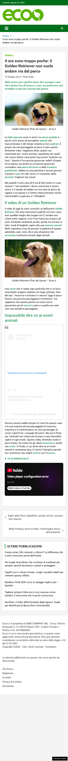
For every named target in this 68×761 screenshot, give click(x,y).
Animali (9, 55)
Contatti (6, 677)
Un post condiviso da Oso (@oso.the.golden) (34, 414)
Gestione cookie (59, 759)
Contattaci (50, 646)
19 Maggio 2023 (13, 77)
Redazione (7, 673)
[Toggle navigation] (6, 28)
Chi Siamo (7, 669)
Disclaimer (8, 686)
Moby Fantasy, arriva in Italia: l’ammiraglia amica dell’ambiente (34, 530)
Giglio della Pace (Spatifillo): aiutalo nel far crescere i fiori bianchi (35, 517)
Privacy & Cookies (12, 681)
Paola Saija (28, 77)
